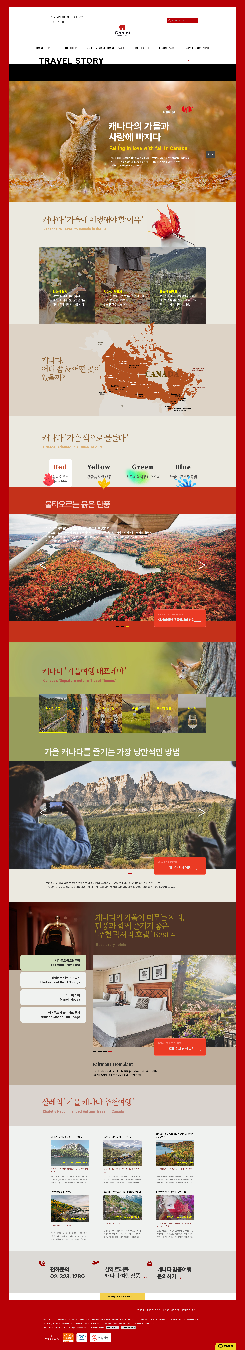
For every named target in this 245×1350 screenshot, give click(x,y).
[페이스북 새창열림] (53, 22)
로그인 (49, 17)
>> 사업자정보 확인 (112, 1327)
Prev (43, 565)
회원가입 (65, 17)
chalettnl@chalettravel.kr (60, 1327)
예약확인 (57, 17)
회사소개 (73, 17)
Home (176, 61)
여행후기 (82, 17)
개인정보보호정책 (188, 1309)
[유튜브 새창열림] (63, 22)
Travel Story (193, 61)
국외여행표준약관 (153, 1309)
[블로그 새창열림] (48, 22)
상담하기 (228, 1346)
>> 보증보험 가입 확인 (128, 1327)
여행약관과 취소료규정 (170, 1309)
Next (201, 565)
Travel (183, 61)
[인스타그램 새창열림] (58, 22)
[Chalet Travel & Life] (122, 30)
